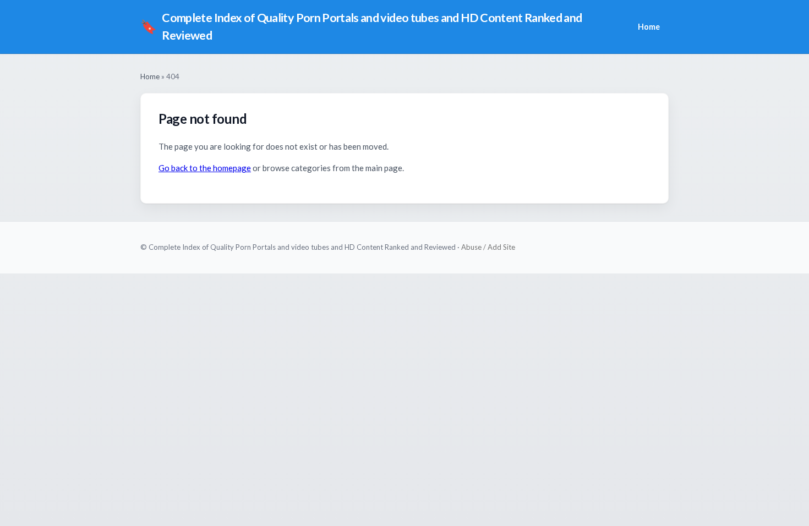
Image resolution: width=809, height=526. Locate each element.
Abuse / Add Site (488, 247)
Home (649, 26)
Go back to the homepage (204, 168)
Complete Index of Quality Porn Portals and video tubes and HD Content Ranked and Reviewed (361, 26)
